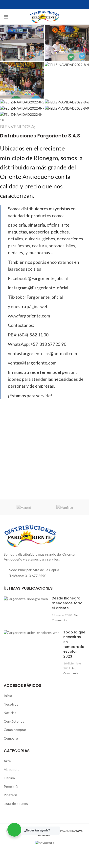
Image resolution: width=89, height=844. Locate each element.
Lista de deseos (16, 803)
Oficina (9, 778)
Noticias (10, 713)
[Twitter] (45, 4)
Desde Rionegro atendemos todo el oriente (67, 603)
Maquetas (11, 769)
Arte (7, 761)
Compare (11, 738)
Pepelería (11, 786)
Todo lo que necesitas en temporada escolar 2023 (74, 644)
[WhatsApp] (51, 4)
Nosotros (11, 704)
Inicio (8, 696)
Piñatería (11, 795)
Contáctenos (14, 721)
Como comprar (15, 730)
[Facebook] (38, 4)
